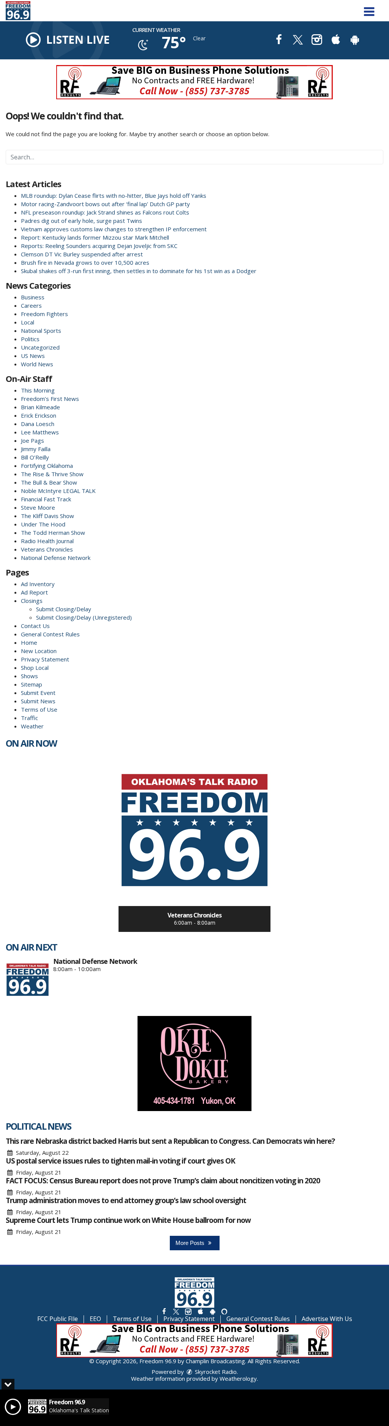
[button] (369, 9)
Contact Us (35, 626)
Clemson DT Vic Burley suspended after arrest (82, 254)
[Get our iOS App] (200, 1311)
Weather (32, 726)
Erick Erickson (38, 415)
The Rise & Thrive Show (52, 474)
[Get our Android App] (212, 1311)
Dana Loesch (37, 424)
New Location (39, 651)
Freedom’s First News (50, 398)
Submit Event (38, 692)
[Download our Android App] (355, 40)
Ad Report (34, 592)
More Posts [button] (191, 1243)
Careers (31, 305)
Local (27, 322)
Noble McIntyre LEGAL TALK (58, 490)
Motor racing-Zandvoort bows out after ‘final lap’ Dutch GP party (105, 204)
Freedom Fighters (44, 314)
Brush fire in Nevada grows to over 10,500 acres (85, 262)
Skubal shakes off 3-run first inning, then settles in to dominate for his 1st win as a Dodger (138, 271)
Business (32, 297)
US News (33, 355)
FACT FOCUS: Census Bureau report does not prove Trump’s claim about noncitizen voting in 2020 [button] (163, 1181)
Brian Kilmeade (40, 407)
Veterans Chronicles (47, 549)
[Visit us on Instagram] (317, 40)
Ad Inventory (38, 584)
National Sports (41, 330)
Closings (32, 600)
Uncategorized (40, 347)
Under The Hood (43, 524)
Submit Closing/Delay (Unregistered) (84, 617)
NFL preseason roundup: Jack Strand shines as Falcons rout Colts (105, 212)
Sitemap (31, 684)
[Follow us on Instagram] (188, 1311)
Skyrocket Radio (215, 1371)
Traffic (29, 718)
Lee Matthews (40, 432)
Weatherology (238, 1378)
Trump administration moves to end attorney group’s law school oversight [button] (126, 1200)
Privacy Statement (45, 659)
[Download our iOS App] (336, 40)
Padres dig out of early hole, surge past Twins (81, 220)
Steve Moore (38, 507)
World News (37, 364)
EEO (95, 1319)
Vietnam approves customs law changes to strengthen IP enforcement (114, 229)
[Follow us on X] (176, 1311)
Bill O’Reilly (35, 457)
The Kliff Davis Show (47, 516)
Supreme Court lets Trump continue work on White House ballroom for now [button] (128, 1220)
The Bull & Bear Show (49, 482)
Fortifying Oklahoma (47, 465)
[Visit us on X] (298, 40)
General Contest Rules (50, 634)
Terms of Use (39, 709)
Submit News (38, 701)
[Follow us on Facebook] (164, 1311)
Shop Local (35, 667)
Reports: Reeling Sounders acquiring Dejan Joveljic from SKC (99, 246)
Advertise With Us (327, 1319)
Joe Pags (32, 440)
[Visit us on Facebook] (279, 40)
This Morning (38, 390)
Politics (30, 339)
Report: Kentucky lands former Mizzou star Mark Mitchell (95, 237)
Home (29, 642)
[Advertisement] (194, 82)
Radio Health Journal (47, 541)
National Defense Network (55, 557)
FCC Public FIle (57, 1319)
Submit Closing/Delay (63, 609)
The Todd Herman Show (53, 532)
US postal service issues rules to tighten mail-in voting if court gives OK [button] (120, 1161)
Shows (29, 676)
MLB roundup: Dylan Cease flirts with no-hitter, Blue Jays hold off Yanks (113, 195)
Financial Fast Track (46, 499)
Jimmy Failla (36, 449)
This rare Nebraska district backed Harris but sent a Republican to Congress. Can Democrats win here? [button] (170, 1141)
